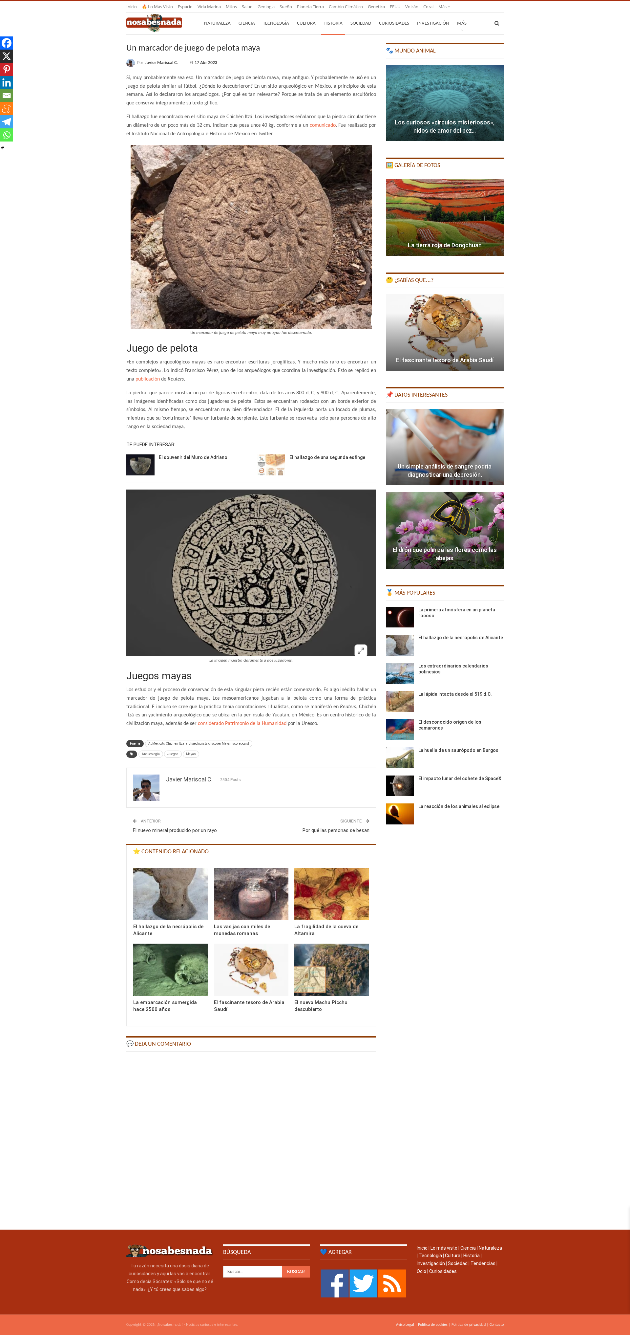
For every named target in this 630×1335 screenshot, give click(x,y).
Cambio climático (346, 7)
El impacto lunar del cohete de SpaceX (459, 778)
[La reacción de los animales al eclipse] (400, 813)
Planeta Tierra (310, 7)
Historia (333, 23)
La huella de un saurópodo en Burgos (458, 750)
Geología (266, 7)
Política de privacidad (469, 1325)
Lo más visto (443, 1248)
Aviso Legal (405, 1325)
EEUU (395, 7)
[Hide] (2, 147)
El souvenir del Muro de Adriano (193, 457)
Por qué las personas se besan (336, 830)
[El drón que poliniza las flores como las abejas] (444, 530)
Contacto (497, 1325)
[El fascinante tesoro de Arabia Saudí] (251, 970)
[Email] (6, 95)
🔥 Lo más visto (157, 7)
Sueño (286, 7)
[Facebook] (6, 43)
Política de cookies (433, 1325)
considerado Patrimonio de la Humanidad (242, 723)
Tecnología (276, 23)
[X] (6, 56)
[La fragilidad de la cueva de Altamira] (331, 894)
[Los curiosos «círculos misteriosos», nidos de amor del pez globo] (444, 103)
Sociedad (360, 23)
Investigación (433, 23)
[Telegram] (6, 121)
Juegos (172, 754)
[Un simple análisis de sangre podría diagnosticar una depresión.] (444, 447)
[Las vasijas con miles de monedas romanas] (251, 894)
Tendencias (483, 1263)
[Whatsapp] (6, 135)
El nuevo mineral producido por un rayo (175, 830)
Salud (247, 7)
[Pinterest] (6, 69)
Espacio (185, 7)
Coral (428, 7)
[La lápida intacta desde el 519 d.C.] (400, 701)
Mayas (191, 754)
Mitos (231, 7)
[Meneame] (6, 108)
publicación (148, 379)
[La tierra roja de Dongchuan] (444, 217)
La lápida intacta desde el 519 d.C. (455, 694)
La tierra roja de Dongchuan (445, 245)
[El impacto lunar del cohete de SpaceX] (400, 786)
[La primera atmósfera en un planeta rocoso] (400, 617)
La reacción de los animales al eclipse (458, 806)
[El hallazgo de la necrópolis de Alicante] (170, 894)
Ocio (421, 1271)
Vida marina (209, 7)
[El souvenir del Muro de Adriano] (140, 464)
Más (443, 7)
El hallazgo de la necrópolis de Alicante (460, 637)
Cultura (306, 23)
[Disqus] (251, 1140)
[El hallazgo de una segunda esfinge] (271, 464)
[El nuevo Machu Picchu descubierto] (331, 970)
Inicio (131, 7)
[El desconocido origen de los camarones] (400, 729)
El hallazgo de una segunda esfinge (327, 457)
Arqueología (151, 754)
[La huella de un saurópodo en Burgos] (400, 757)
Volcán (411, 7)
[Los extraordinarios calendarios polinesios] (400, 673)
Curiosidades (394, 23)
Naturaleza (217, 23)
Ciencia (247, 23)
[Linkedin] (6, 82)
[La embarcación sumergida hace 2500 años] (170, 970)
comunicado (323, 125)
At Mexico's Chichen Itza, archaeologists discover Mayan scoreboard (198, 743)
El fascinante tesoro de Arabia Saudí (445, 360)
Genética (376, 7)
